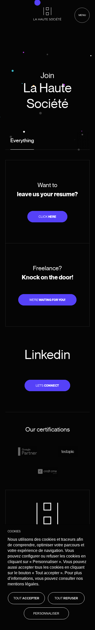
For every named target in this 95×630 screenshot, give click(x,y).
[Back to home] (47, 14)
